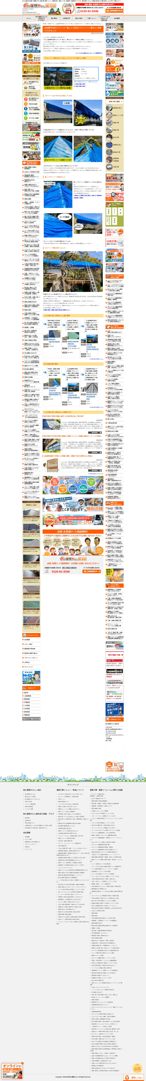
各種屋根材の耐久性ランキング (100, 1004)
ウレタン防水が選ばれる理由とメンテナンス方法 (31, 226)
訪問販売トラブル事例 (114, 538)
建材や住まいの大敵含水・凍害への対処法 (31, 336)
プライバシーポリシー (31, 657)
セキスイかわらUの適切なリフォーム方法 (103, 813)
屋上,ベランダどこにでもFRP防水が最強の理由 (32, 240)
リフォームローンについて (65, 867)
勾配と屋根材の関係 (30, 340)
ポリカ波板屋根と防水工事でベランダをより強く (115, 603)
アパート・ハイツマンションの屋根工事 (114, 625)
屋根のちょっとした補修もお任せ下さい (69, 809)
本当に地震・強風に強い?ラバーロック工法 (32, 297)
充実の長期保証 (29, 806)
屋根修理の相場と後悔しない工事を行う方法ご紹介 (71, 857)
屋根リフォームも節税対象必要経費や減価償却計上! (115, 637)
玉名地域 (27, 708)
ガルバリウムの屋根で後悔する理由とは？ (31, 421)
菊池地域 (27, 699)
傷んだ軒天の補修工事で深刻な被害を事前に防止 (31, 217)
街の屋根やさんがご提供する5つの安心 (41, 18)
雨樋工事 (116, 130)
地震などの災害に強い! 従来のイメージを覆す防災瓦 (105, 948)
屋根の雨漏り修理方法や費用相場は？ (31, 449)
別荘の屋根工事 (112, 629)
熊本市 (26, 692)
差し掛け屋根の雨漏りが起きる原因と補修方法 (31, 323)
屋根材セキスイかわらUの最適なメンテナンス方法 (115, 406)
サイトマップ (28, 667)
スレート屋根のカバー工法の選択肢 (115, 371)
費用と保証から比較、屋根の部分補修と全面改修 (115, 349)
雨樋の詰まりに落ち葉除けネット (67, 909)
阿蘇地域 (27, 715)
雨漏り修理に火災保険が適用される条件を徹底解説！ (106, 1070)
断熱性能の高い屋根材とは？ (29, 473)
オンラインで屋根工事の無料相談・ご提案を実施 (114, 508)
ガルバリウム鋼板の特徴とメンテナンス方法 (31, 430)
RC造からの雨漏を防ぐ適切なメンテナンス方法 (104, 963)
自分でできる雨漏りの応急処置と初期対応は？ (114, 484)
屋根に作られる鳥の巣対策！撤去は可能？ (69, 912)
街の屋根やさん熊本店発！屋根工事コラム (36, 828)
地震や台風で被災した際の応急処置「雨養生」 (31, 293)
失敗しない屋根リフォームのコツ (114, 335)
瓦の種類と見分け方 (30, 353)
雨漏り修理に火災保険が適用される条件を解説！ (114, 488)
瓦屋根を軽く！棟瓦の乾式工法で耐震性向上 (103, 943)
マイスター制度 (29, 809)
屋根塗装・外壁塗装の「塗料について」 (102, 806)
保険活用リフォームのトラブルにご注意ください (115, 560)
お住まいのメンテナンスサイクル (100, 987)
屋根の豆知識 (28, 377)
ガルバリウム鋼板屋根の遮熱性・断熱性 (114, 298)
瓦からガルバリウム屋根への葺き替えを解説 (114, 290)
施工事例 (54, 18)
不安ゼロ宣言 (28, 801)
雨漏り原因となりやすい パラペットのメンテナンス (72, 887)
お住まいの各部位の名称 (31, 172)
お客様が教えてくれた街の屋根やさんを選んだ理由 (38, 825)
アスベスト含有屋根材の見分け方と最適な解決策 (31, 361)
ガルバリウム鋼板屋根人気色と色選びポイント (114, 303)
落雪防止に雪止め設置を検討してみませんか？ (70, 897)
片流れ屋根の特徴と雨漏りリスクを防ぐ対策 (31, 313)
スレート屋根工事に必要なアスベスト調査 (103, 953)
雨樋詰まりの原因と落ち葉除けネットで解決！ (115, 612)
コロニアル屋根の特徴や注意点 (112, 380)
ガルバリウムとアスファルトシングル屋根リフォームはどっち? (32, 410)
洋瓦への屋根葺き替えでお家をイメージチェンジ (31, 404)
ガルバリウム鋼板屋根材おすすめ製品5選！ (114, 307)
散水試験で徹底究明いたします (66, 826)
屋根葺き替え (117, 108)
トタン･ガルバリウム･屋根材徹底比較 (31, 416)
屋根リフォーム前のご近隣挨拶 (66, 811)
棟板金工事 (116, 152)
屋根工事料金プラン (63, 801)
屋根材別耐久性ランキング (29, 385)
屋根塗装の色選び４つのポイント (112, 471)
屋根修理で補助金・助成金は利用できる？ (114, 497)
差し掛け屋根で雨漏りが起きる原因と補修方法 (104, 1044)
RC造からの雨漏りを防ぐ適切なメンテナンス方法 (32, 454)
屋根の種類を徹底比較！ (111, 362)
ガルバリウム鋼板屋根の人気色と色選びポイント (105, 849)
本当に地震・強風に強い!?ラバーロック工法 (103, 1039)
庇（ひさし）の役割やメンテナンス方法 (31, 459)
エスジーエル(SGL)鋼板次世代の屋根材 (31, 426)
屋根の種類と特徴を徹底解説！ (30, 167)
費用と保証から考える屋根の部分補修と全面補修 (71, 872)
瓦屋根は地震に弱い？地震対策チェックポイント (115, 457)
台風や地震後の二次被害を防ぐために (114, 448)
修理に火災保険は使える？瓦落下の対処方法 (115, 444)
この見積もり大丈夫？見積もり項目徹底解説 (114, 525)
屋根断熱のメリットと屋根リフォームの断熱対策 (31, 478)
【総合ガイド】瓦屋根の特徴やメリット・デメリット (106, 854)
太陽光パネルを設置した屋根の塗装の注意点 (114, 393)
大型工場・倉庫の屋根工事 (65, 841)
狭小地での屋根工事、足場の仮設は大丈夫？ (103, 825)
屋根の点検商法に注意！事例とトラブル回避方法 (114, 542)
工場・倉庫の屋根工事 (114, 620)
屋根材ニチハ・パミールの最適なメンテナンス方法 (115, 402)
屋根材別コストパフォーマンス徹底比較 (31, 381)
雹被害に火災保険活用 (97, 1065)
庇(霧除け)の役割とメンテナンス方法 (30, 278)
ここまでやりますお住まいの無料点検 (104, 18)
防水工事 (116, 137)
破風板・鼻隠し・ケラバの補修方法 (101, 884)
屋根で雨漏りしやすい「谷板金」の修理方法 (31, 349)
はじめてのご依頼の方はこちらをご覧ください (70, 794)
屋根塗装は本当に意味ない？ (29, 180)
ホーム (29, 18)
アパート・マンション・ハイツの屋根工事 (69, 843)
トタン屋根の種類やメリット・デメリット (114, 384)
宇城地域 (27, 702)
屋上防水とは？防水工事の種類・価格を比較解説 (31, 245)
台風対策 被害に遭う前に (65, 828)
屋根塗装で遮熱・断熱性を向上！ (100, 935)
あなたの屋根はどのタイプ (99, 798)
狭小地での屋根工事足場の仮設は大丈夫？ (114, 415)
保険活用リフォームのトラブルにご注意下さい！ (105, 1024)
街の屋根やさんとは (30, 794)
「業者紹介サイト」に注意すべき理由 (114, 564)
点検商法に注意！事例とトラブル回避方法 (69, 814)
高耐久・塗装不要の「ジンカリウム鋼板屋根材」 (105, 960)
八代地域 (27, 705)
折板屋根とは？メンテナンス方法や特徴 (114, 388)
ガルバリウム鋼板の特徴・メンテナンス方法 (103, 958)
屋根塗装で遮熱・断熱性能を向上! (114, 479)
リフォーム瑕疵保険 (30, 804)
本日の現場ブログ (29, 823)
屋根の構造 (27, 199)
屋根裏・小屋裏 (29, 327)
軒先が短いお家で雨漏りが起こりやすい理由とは (31, 357)
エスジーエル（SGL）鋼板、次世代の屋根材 (103, 1016)
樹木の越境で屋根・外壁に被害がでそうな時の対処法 (115, 556)
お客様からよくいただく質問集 (100, 811)
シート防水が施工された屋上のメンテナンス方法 (31, 231)
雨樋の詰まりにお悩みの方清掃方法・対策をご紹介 (115, 607)
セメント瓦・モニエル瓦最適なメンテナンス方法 (31, 259)
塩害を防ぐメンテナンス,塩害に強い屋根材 (32, 390)
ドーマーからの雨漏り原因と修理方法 (31, 463)
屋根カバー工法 (118, 115)
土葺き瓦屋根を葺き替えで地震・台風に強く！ (31, 264)
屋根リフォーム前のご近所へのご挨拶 (113, 516)
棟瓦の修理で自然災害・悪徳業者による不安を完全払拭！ (107, 908)
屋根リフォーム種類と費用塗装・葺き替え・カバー (115, 366)
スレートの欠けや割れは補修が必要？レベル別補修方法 (106, 866)
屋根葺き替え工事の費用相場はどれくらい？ (114, 344)
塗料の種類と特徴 (114, 655)
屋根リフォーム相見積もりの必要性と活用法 (70, 862)
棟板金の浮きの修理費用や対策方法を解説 (31, 194)
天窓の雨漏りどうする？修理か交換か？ (31, 468)
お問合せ (27, 662)
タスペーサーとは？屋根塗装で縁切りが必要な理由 (105, 895)
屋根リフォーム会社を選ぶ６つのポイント (115, 427)
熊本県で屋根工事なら (31, 653)
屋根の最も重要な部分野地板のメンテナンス (31, 373)
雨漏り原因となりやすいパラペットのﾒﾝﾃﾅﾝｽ (31, 236)
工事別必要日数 (112, 423)
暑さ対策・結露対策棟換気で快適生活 (102, 930)
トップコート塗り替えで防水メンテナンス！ (31, 492)
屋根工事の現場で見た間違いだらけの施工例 (114, 466)
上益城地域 (27, 696)
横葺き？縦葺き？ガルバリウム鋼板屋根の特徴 (115, 312)
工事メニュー (91, 18)
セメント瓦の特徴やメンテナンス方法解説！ (31, 255)
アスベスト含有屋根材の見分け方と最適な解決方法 (105, 950)
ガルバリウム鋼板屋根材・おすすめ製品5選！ (104, 832)
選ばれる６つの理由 (30, 796)
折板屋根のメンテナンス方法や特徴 (101, 871)
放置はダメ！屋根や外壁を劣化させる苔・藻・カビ (105, 1031)
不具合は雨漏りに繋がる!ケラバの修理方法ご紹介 (32, 207)
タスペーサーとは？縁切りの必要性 (30, 221)
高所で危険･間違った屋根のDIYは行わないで (103, 965)
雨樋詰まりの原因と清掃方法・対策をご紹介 (70, 907)
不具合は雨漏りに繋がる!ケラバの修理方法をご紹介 (105, 898)
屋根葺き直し (117, 145)
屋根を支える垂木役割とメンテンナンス (31, 445)
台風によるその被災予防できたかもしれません (115, 435)
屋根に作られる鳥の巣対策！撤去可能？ (114, 616)
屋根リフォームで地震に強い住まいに (68, 831)
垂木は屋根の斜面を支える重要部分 (67, 877)
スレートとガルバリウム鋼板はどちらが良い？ (114, 281)
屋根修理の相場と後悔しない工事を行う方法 (114, 340)
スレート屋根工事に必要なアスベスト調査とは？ (31, 487)
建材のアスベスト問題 (31, 366)
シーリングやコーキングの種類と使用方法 (31, 283)
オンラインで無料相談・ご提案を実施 (68, 796)
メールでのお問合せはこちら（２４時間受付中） (90, 53)
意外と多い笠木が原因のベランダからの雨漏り (31, 212)
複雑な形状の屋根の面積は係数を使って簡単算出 (105, 925)
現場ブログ (51, 23)
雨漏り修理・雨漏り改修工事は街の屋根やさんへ (57, 310)
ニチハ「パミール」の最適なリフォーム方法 (103, 816)
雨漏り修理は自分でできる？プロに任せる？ (31, 185)
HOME (44, 23)
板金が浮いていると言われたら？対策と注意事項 (115, 547)
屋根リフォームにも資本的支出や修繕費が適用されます (73, 870)
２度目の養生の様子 (80, 86)
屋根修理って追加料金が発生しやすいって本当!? (114, 551)
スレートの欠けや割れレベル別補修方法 (114, 375)
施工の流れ (79, 18)
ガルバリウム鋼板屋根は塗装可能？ (114, 294)
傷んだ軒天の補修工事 (97, 980)
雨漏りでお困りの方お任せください (67, 806)
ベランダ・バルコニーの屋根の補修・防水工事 (70, 836)
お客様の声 (66, 18)
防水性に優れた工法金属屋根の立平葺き (30, 288)
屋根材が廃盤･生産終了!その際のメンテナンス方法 (105, 903)
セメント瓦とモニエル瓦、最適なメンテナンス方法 (105, 876)
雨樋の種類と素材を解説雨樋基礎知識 (31, 482)
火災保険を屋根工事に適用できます (67, 833)
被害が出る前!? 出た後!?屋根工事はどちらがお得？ (115, 530)
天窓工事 (116, 167)
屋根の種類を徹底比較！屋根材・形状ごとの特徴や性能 (106, 857)
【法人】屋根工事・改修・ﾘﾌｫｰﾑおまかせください (115, 633)
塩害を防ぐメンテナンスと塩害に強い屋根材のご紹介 (106, 1029)
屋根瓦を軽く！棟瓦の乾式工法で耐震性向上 (114, 453)
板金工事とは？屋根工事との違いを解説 (31, 190)
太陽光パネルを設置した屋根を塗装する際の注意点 (71, 917)
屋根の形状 (27, 310)
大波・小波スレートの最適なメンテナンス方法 (31, 274)
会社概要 (117, 18)
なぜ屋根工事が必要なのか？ (114, 331)
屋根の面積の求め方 (30, 302)
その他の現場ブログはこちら (96, 473)
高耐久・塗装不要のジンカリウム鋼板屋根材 (31, 435)
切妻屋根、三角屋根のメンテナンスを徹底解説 (31, 318)
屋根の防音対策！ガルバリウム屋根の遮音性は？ (115, 320)
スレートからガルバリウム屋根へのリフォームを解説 (115, 285)
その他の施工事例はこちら (96, 359)
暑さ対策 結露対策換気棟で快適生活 (30, 331)
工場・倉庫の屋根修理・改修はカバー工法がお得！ (115, 599)
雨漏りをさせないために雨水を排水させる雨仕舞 (31, 344)
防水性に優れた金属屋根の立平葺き (101, 1019)
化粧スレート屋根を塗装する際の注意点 (113, 397)
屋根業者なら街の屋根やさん (32, 841)
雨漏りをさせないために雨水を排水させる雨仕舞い (105, 1046)
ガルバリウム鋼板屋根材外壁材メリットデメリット (115, 316)
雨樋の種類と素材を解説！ (65, 914)
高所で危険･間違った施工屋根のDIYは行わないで (32, 440)
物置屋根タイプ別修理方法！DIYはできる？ (114, 590)
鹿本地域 (27, 712)
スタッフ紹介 (28, 644)
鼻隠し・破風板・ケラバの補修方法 (31, 203)
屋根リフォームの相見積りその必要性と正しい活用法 (115, 512)
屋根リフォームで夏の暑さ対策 (66, 838)
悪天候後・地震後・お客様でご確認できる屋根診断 (105, 803)
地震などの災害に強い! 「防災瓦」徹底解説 (114, 462)
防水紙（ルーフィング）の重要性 (100, 997)
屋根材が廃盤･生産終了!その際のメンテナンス (31, 400)
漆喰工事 (116, 122)
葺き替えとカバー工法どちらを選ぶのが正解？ (114, 358)
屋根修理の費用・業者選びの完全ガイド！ (31, 175)
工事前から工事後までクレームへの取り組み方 (114, 521)
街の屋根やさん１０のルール (32, 799)
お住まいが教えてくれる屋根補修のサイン (114, 353)
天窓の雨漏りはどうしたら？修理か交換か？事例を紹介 (106, 886)
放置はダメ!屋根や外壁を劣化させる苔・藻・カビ (32, 395)
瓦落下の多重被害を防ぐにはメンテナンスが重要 (114, 440)
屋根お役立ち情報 (112, 431)
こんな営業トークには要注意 (114, 534)
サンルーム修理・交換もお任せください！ (114, 594)
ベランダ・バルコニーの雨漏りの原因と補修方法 (31, 250)
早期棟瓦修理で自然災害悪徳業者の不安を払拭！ (31, 269)
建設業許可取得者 (29, 648)
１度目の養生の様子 (80, 84)
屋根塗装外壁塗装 (116, 160)
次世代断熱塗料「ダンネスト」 (112, 475)
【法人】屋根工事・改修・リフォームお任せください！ (73, 848)
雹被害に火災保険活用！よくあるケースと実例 (114, 493)
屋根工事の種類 (114, 101)
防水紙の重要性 (29, 369)
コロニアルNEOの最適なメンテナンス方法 (114, 410)
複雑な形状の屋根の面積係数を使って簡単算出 (31, 305)
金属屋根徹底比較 (96, 1011)
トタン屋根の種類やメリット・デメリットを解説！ (105, 869)
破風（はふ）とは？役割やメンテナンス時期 (31, 497)
